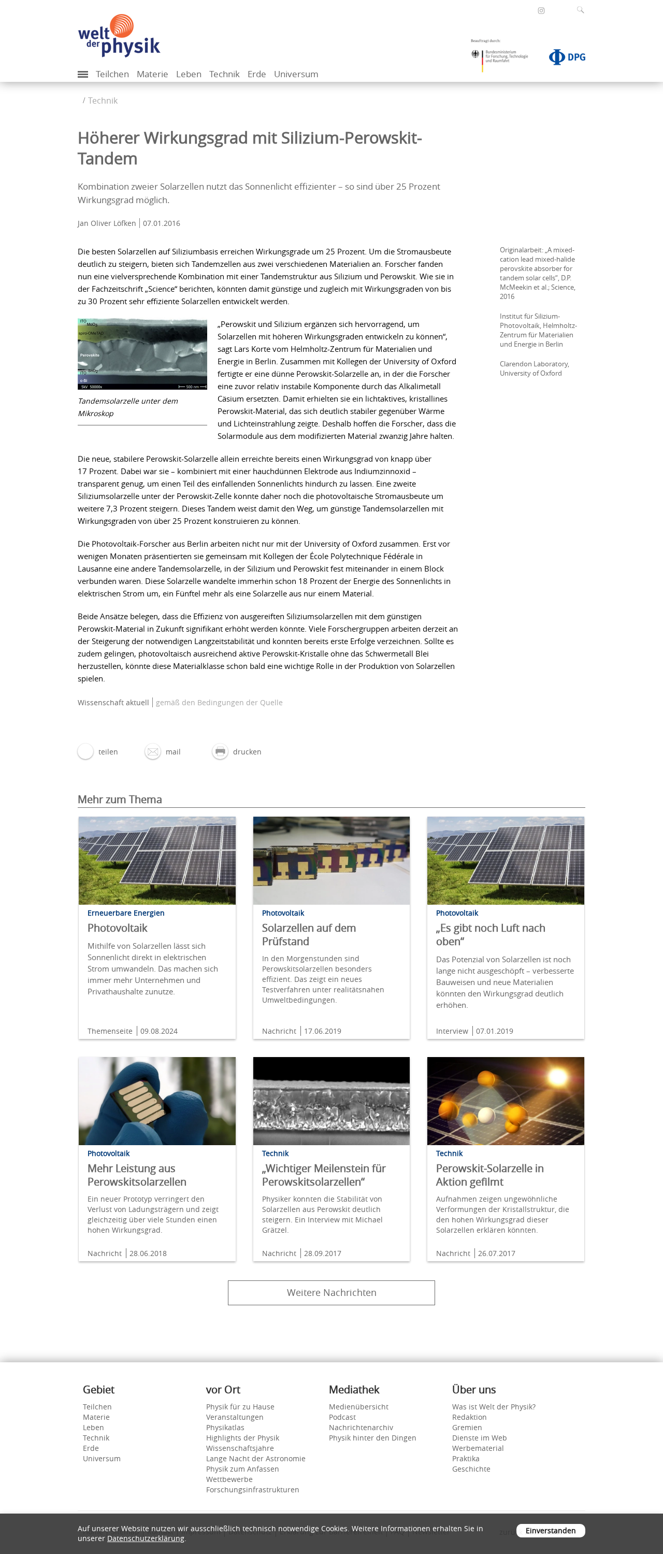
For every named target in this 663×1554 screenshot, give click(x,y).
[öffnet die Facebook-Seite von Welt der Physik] (527, 10)
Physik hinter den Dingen (372, 1438)
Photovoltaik (118, 928)
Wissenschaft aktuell (113, 702)
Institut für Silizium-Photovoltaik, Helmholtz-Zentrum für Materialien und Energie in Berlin (538, 330)
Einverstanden (551, 1530)
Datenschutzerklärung (145, 1538)
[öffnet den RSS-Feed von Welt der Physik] (555, 10)
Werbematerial (478, 1448)
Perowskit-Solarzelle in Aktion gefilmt (490, 1175)
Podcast (342, 1417)
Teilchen (112, 74)
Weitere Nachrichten (332, 1292)
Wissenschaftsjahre (240, 1448)
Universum (296, 74)
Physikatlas (225, 1427)
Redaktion (469, 1417)
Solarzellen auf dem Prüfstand (309, 934)
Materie (152, 74)
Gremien (467, 1427)
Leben (188, 74)
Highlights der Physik (242, 1438)
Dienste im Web (479, 1438)
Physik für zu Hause (240, 1407)
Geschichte (471, 1469)
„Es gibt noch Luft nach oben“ (490, 934)
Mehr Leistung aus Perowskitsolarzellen (137, 1175)
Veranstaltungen (235, 1417)
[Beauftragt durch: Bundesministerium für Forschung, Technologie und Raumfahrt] (503, 59)
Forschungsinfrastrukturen (252, 1489)
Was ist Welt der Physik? (494, 1407)
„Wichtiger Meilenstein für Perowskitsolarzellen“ (324, 1175)
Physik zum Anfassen (242, 1469)
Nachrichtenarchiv (361, 1427)
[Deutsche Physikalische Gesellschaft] (562, 59)
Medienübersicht (358, 1407)
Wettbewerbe (229, 1479)
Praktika (466, 1458)
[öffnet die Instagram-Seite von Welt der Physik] (541, 11)
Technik (224, 74)
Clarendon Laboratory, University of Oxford (534, 368)
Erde (257, 74)
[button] (98, 752)
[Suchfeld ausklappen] (582, 10)
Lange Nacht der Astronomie (256, 1458)
